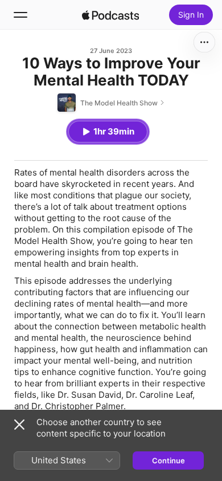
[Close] (19, 424)
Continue (168, 460)
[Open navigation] (20, 14)
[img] (110, 15)
